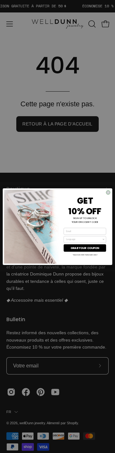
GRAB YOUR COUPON (85, 248)
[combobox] (84, 239)
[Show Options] (103, 239)
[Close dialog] (108, 192)
